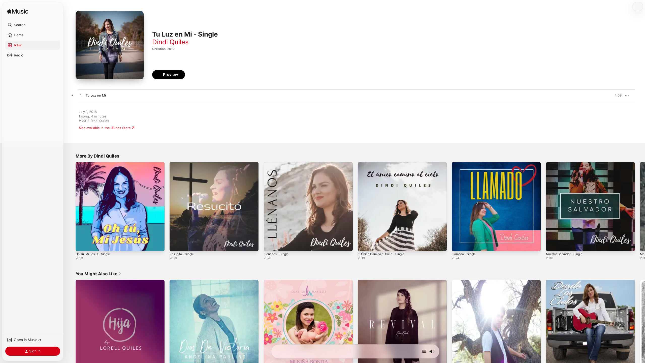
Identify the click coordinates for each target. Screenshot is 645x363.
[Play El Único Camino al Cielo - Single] (364, 245)
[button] (33, 25)
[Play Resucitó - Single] (176, 245)
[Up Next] (424, 351)
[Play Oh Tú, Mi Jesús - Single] (82, 245)
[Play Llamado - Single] (458, 245)
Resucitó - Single (183, 164)
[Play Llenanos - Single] (270, 245)
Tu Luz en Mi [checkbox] (96, 95)
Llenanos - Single (277, 164)
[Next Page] (639, 206)
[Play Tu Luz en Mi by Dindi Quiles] (81, 95)
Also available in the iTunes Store (105, 128)
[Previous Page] (70, 206)
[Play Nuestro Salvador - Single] (552, 245)
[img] (17, 11)
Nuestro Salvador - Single (566, 164)
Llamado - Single (465, 164)
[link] (98, 274)
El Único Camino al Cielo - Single (383, 164)
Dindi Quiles (170, 42)
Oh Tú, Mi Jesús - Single (95, 164)
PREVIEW (616, 95)
